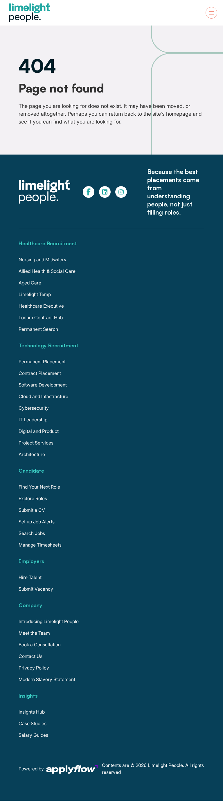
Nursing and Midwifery (42, 259)
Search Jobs (32, 533)
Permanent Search (38, 329)
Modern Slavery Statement (47, 679)
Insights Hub (32, 712)
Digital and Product (39, 431)
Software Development (43, 385)
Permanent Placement (42, 361)
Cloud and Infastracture (43, 396)
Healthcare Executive (41, 306)
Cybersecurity (34, 408)
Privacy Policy (34, 668)
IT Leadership (33, 419)
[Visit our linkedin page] (105, 192)
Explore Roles (33, 498)
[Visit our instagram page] (121, 192)
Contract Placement (40, 373)
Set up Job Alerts (37, 522)
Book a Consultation (40, 644)
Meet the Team (34, 633)
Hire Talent (30, 577)
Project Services (36, 443)
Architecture (32, 454)
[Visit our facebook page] (88, 192)
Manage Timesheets (40, 545)
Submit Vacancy (36, 589)
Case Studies (32, 723)
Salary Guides (33, 735)
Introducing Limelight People (49, 621)
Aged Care (30, 283)
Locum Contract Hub (41, 317)
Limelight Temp (35, 294)
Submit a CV (32, 510)
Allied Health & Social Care (47, 271)
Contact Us (30, 656)
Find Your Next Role (39, 487)
